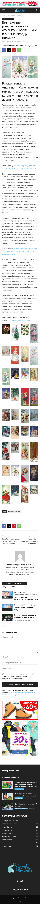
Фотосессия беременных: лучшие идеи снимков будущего (25, 607)
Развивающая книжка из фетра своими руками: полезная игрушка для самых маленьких (26, 785)
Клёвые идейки (19, 789)
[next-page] (7, 625)
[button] (3, 10)
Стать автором (11, 898)
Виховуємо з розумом (21, 808)
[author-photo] (20, 561)
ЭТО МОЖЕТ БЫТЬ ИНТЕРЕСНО (14, 584)
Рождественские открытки (11, 514)
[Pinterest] (14, 50)
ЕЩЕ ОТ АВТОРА (9, 587)
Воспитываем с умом (7, 619)
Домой (4, 15)
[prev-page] (3, 625)
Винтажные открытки (14, 511)
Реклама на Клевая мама (26, 898)
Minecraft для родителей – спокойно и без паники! (29, 541)
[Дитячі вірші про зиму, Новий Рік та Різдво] (7, 806)
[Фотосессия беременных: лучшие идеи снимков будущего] (7, 607)
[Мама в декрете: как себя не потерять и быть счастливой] (7, 796)
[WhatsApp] (19, 50)
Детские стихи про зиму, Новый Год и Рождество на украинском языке (25, 617)
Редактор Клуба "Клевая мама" (14, 45)
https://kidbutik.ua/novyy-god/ (19, 320)
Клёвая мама (18, 798)
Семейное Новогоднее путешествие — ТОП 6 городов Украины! (10, 541)
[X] (9, 50)
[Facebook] (4, 50)
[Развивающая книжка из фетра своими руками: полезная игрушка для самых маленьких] (7, 785)
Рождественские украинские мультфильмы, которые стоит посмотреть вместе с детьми (19, 251)
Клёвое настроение (14, 15)
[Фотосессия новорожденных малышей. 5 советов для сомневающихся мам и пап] (7, 595)
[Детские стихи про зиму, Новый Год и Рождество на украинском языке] (7, 617)
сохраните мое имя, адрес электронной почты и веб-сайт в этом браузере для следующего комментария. (18, 676)
